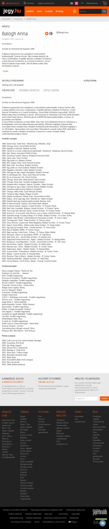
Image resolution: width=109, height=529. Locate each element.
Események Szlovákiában (21, 522)
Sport (78, 412)
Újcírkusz (24, 470)
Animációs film (98, 443)
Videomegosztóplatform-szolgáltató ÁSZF (47, 510)
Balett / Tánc (25, 424)
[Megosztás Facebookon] (51, 33)
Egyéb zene (6, 425)
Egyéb (22, 416)
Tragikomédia (25, 499)
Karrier (36, 522)
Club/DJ (5, 452)
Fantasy (96, 451)
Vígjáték (23, 419)
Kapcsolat (48, 514)
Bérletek (30, 3)
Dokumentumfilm (99, 427)
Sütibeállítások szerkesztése (54, 522)
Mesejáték (24, 430)
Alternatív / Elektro (6, 448)
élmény (59, 11)
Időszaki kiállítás (63, 428)
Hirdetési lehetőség (33, 518)
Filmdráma (97, 416)
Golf (76, 419)
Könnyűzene (7, 441)
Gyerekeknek (61, 439)
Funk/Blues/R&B (8, 457)
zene (39, 11)
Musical (23, 422)
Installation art (61, 444)
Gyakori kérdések (15, 514)
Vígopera (23, 494)
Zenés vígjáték (26, 448)
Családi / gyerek (8, 423)
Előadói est (24, 446)
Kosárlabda (79, 416)
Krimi (22, 478)
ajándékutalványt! (12, 382)
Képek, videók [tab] (51, 90)
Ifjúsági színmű (26, 467)
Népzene (5, 439)
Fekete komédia (26, 486)
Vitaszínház (24, 496)
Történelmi (60, 420)
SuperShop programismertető (55, 518)
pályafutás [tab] (8, 90)
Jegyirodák (75, 514)
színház (30, 11)
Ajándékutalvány (12, 3)
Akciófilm (96, 448)
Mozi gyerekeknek (98, 455)
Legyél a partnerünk (46, 3)
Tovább (5, 71)
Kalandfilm (97, 440)
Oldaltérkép (74, 518)
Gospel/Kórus (7, 444)
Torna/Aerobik (80, 422)
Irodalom (23, 472)
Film (40, 416)
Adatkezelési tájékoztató (75, 510)
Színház (24, 412)
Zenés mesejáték (26, 462)
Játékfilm (96, 435)
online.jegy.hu (46, 382)
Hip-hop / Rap (7, 455)
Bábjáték (23, 438)
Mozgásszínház (26, 464)
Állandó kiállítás (62, 423)
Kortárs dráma (25, 451)
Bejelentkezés (92, 3)
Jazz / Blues (7, 436)
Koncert (41, 419)
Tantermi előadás (26, 483)
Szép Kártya (63, 514)
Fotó (58, 441)
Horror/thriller (98, 430)
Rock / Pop (6, 428)
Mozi (95, 412)
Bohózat (23, 475)
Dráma (22, 432)
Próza (22, 459)
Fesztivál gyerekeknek (43, 431)
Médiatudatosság (16, 518)
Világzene (6, 433)
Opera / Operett (8, 431)
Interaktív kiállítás (63, 436)
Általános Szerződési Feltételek (15, 510)
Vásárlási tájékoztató (33, 514)
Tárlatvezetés (61, 425)
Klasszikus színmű (24, 455)
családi (49, 11)
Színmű (23, 443)
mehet (105, 398)
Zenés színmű (25, 440)
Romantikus (97, 446)
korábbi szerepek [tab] (29, 90)
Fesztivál (43, 412)
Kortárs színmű (26, 435)
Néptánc (23, 480)
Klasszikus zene (8, 420)
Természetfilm (98, 462)
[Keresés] (104, 11)
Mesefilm (96, 459)
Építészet (60, 433)
